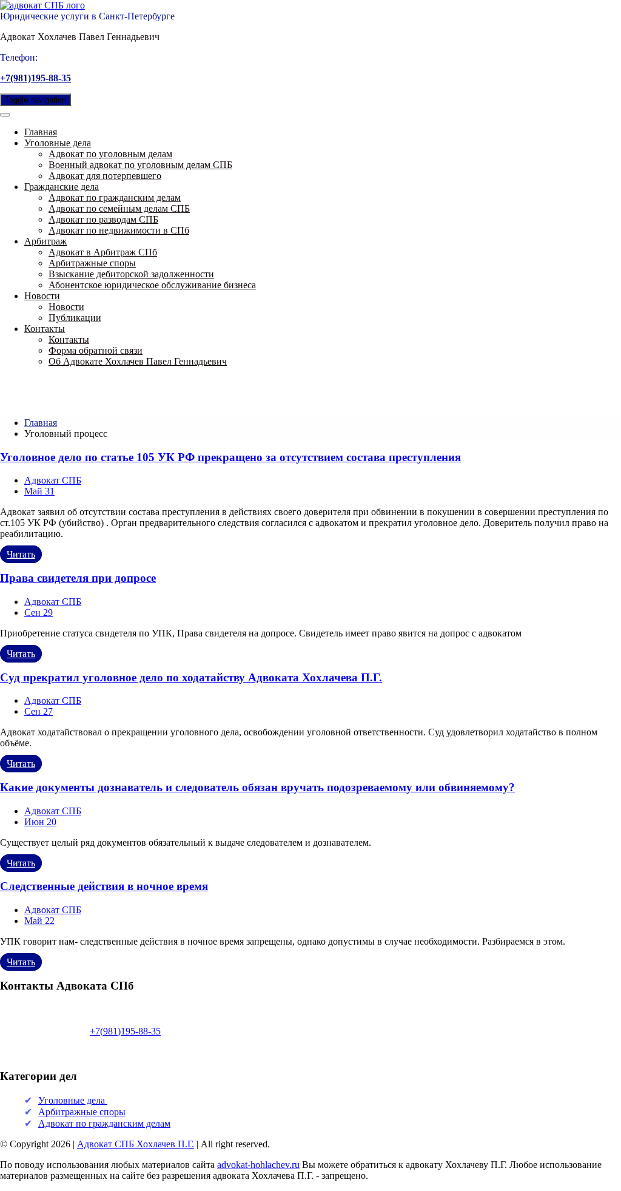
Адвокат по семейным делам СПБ (119, 208)
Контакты (44, 328)
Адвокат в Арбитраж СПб (103, 252)
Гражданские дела (61, 186)
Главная (40, 132)
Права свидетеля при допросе (78, 578)
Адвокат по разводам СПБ (103, 219)
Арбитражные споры (92, 263)
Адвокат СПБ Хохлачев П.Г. (135, 1144)
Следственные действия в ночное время (104, 886)
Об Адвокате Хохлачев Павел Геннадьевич (138, 361)
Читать (21, 554)
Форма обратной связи (96, 350)
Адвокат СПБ (52, 480)
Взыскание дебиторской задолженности (131, 274)
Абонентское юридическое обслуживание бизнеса (152, 285)
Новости (42, 296)
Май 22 (39, 921)
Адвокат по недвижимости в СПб (119, 230)
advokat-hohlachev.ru (258, 1164)
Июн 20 (40, 822)
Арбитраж (45, 241)
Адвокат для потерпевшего (105, 175)
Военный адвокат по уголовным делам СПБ (140, 165)
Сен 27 (38, 711)
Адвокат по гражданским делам (115, 197)
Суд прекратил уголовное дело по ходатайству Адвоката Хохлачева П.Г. (191, 677)
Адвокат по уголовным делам (110, 154)
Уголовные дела (57, 143)
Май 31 (39, 491)
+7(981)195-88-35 (35, 78)
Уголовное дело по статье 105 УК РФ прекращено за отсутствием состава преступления (230, 457)
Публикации (75, 317)
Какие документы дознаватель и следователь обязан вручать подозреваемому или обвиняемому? (257, 787)
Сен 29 (38, 612)
